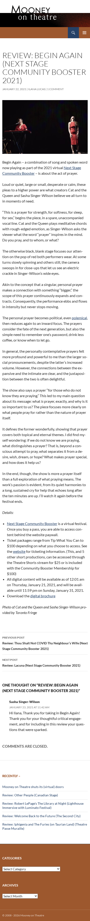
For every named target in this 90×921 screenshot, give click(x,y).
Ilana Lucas (36, 89)
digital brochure (42, 596)
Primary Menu (84, 32)
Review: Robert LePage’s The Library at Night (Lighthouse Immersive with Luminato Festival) (43, 805)
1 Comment (55, 89)
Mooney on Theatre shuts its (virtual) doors (33, 787)
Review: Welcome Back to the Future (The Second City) (41, 816)
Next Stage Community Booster (32, 523)
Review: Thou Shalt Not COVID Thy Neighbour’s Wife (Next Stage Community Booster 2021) (45, 643)
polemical (79, 318)
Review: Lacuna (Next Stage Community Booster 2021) (41, 662)
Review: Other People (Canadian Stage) (30, 795)
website (19, 551)
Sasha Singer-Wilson (24, 702)
